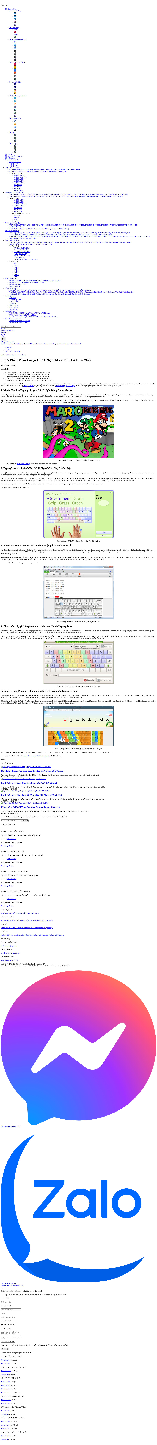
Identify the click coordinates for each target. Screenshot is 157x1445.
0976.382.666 (6, 1371)
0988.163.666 (6, 1400)
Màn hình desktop (23, 464)
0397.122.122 (6, 1392)
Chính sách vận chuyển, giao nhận (41, 928)
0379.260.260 (6, 1425)
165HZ (16, 273)
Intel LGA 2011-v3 (20, 177)
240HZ (16, 277)
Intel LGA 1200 (19, 175)
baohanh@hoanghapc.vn (9, 960)
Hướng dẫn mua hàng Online (11, 920)
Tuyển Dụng (15, 913)
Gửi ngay (25, 820)
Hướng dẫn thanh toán (28, 920)
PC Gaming (13, 143)
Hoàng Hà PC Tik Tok (24, 935)
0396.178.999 (6, 1389)
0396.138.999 (6, 1385)
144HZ (16, 271)
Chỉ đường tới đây (7, 846)
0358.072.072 (6, 1410)
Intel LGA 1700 (19, 181)
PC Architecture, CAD (17, 62)
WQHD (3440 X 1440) (22, 256)
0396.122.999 (11, 859)
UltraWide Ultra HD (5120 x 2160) (25, 259)
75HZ (16, 265)
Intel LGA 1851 (19, 183)
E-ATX (16, 221)
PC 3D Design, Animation (18, 96)
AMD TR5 (17, 188)
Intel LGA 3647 (19, 179)
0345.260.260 (6, 1436)
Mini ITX (17, 215)
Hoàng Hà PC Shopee (56, 935)
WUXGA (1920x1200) (21, 248)
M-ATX (16, 217)
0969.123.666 (11, 839)
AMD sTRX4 (18, 190)
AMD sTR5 (18, 211)
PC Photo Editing (15, 11)
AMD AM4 (18, 185)
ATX (15, 219)
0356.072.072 (11, 879)
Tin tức (36, 913)
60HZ (16, 263)
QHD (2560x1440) (20, 254)
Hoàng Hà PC (28, 386)
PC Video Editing (15, 82)
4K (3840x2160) (19, 257)
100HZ (16, 267)
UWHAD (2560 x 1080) (22, 252)
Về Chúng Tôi (6, 913)
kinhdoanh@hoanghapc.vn (10, 953)
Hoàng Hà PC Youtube (41, 935)
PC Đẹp (12, 132)
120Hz (16, 269)
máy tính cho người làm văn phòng (36, 756)
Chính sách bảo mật (22, 928)
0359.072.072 (6, 1429)
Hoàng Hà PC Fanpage (9, 935)
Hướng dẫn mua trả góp (45, 920)
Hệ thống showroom (27, 913)
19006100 (4, 1374)
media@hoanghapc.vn (8, 946)
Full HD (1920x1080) (21, 250)
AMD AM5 (18, 187)
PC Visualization (15, 118)
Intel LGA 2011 (19, 202)
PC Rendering (14, 28)
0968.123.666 (11, 899)
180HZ (16, 275)
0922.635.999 (6, 1363)
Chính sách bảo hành (8, 928)
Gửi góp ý (5, 1349)
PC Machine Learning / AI (18, 39)
